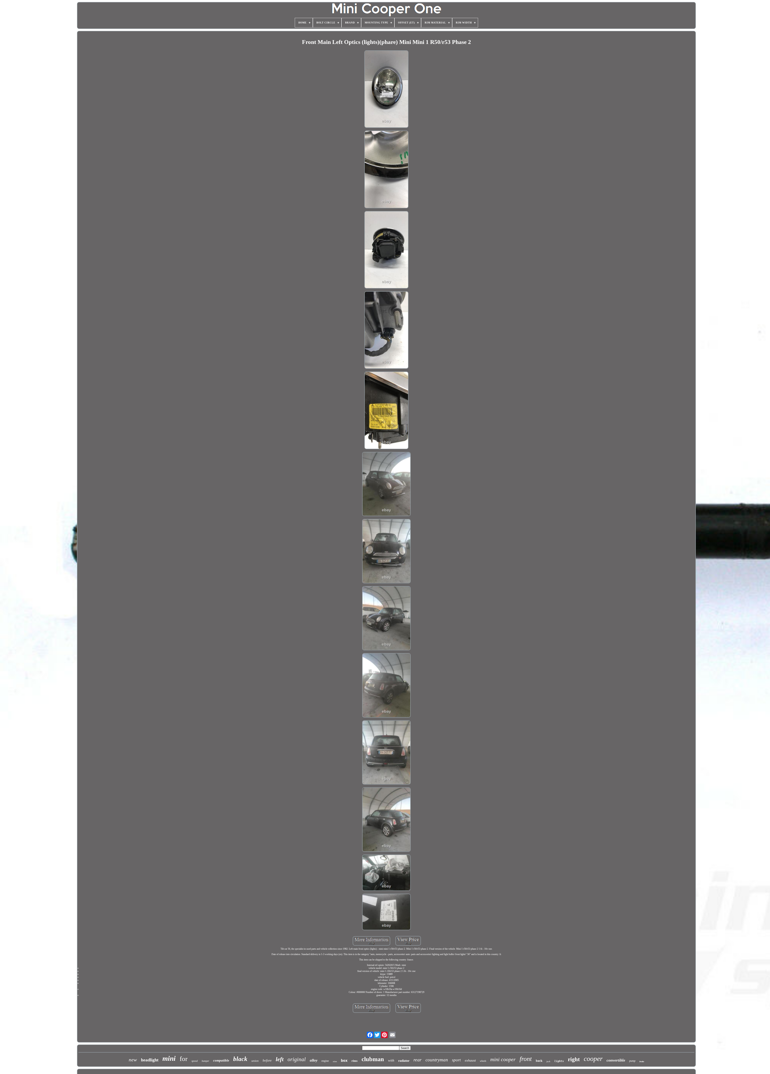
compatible (221, 1060)
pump (632, 1060)
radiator (403, 1060)
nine (335, 1061)
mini (169, 1058)
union (255, 1060)
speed (194, 1060)
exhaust (470, 1060)
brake (641, 1061)
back (539, 1060)
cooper (593, 1058)
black (240, 1058)
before (267, 1060)
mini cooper (503, 1059)
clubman (373, 1059)
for (183, 1058)
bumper (205, 1061)
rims (355, 1060)
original (297, 1059)
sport (456, 1060)
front (526, 1058)
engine (325, 1060)
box (344, 1060)
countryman (437, 1059)
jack (548, 1061)
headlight (149, 1059)
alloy (313, 1060)
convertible (616, 1060)
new (133, 1059)
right (574, 1059)
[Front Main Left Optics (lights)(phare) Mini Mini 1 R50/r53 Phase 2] (386, 89)
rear (417, 1059)
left (280, 1059)
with (391, 1060)
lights (559, 1061)
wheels (483, 1061)
